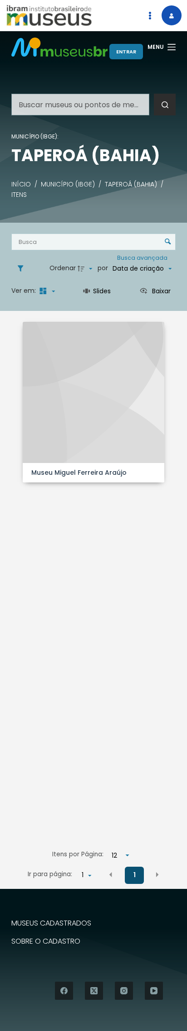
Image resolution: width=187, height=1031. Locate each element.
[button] (110, 874)
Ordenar (62, 267)
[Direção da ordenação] (86, 268)
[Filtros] (22, 268)
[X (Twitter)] (94, 991)
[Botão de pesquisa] (165, 104)
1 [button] (134, 874)
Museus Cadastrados (51, 923)
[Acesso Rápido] (150, 15)
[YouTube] (154, 991)
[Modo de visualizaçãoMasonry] (46, 291)
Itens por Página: (77, 854)
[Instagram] (124, 991)
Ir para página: (50, 874)
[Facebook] (64, 991)
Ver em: (24, 290)
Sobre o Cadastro (45, 941)
